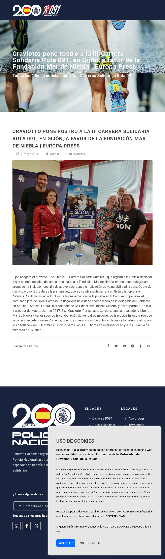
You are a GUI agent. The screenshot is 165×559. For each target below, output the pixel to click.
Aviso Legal (137, 418)
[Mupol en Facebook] (27, 526)
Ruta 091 (56, 154)
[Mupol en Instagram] (16, 526)
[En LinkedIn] (124, 346)
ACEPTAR (66, 543)
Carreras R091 (102, 418)
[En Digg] (148, 346)
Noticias (79, 154)
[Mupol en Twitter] (37, 526)
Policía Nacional (103, 425)
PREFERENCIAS (90, 543)
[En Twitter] (116, 346)
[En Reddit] (132, 346)
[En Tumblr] (140, 346)
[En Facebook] (108, 346)
